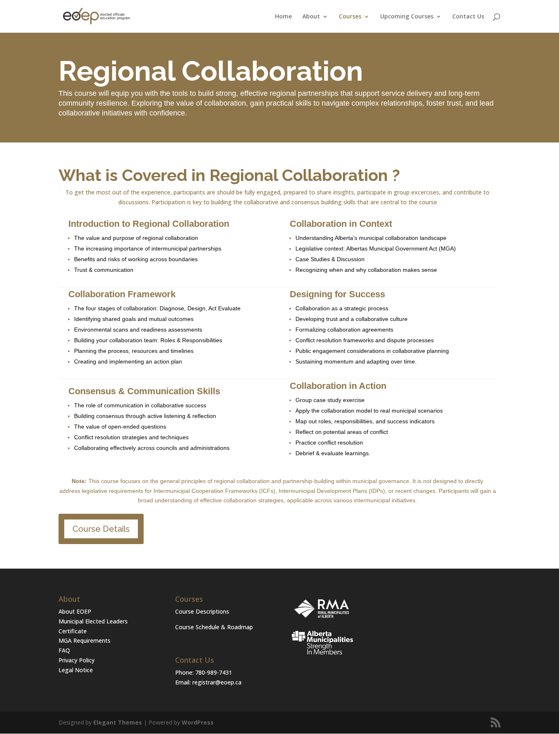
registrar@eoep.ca (216, 682)
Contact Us (468, 17)
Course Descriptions (202, 611)
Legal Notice (76, 670)
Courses (350, 17)
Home (283, 17)
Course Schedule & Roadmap (214, 627)
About (311, 17)
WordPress (198, 722)
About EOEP (75, 611)
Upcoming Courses (406, 17)
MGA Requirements (84, 640)
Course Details (101, 529)
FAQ (64, 650)
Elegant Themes (117, 722)
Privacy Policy (77, 660)
